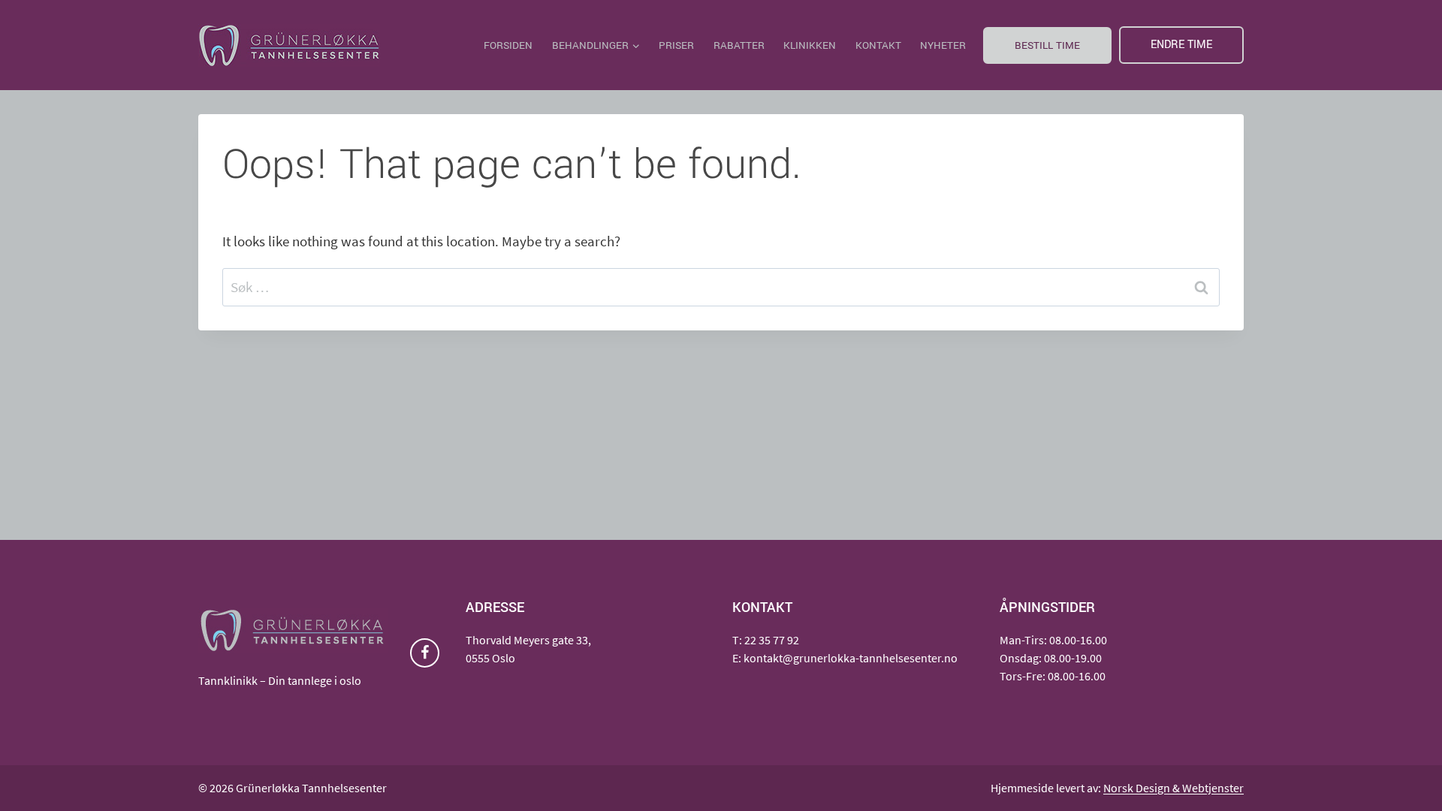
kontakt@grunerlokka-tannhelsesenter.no (851, 657)
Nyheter (943, 45)
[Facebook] (424, 653)
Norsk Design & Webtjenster (1173, 787)
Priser (676, 45)
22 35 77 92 (771, 639)
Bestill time (1047, 45)
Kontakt (878, 45)
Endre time (1181, 45)
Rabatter (739, 45)
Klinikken (809, 45)
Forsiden (508, 45)
